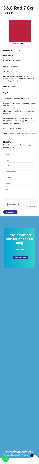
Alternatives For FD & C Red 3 (12, 381)
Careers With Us (8, 436)
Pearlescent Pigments (10, 372)
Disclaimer (6, 441)
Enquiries (6, 422)
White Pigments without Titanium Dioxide (16, 376)
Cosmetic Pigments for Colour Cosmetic (16, 336)
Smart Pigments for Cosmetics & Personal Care (18, 345)
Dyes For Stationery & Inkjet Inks (13, 395)
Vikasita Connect (28, 455)
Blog (4, 431)
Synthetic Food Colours (10, 326)
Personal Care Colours (10, 341)
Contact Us (6, 426)
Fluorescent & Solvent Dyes (11, 391)
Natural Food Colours (9, 322)
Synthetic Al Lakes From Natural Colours (15, 386)
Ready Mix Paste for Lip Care (12, 355)
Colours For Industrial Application (13, 400)
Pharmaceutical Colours (11, 331)
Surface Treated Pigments (11, 350)
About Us (6, 417)
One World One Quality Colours (13, 317)
